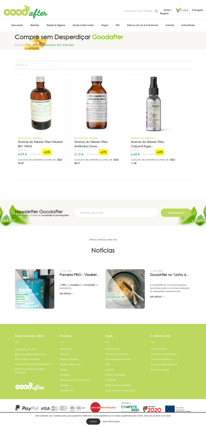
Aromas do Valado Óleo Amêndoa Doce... (91, 144)
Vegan (63, 369)
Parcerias (110, 380)
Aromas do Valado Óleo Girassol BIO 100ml (40, 144)
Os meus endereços (162, 359)
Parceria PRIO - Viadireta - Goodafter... (80, 275)
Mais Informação (111, 421)
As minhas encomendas (164, 353)
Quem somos (112, 348)
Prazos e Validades (115, 374)
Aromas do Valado (30, 138)
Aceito (93, 421)
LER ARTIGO (66, 293)
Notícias (109, 369)
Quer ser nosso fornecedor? (120, 390)
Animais (64, 385)
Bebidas (64, 353)
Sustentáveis (66, 390)
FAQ (107, 364)
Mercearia (66, 348)
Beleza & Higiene (69, 359)
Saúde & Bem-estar (70, 364)
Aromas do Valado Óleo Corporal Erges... (147, 144)
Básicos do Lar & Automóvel (75, 380)
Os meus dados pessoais (164, 364)
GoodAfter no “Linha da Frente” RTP (170, 275)
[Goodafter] (25, 12)
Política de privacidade (118, 385)
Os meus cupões (160, 369)
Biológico (65, 374)
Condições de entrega (117, 359)
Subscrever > (176, 212)
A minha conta (159, 348)
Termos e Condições (116, 353)
